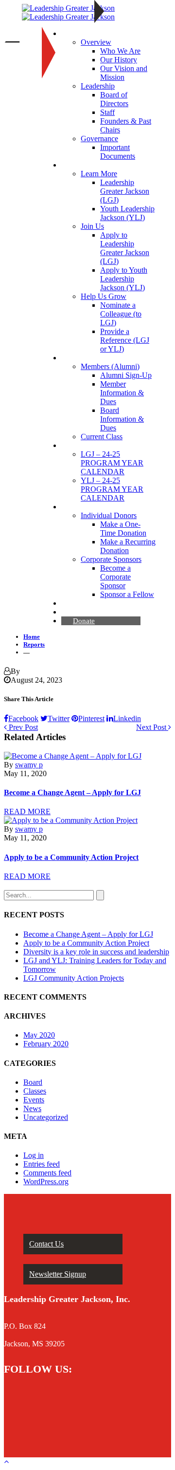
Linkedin (127, 718)
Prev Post (22, 727)
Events (33, 1100)
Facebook (23, 718)
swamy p (29, 765)
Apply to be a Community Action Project (71, 857)
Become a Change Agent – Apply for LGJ (72, 792)
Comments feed (47, 1173)
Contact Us (46, 1244)
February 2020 (46, 1044)
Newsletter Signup (57, 1274)
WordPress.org (46, 1181)
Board (32, 1082)
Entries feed (41, 1164)
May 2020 (39, 1035)
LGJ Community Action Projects (73, 978)
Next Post (152, 727)
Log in (33, 1155)
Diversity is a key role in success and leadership (96, 952)
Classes (34, 1091)
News (32, 1108)
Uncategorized (45, 1117)
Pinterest (91, 718)
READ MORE (27, 811)
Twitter (59, 718)
